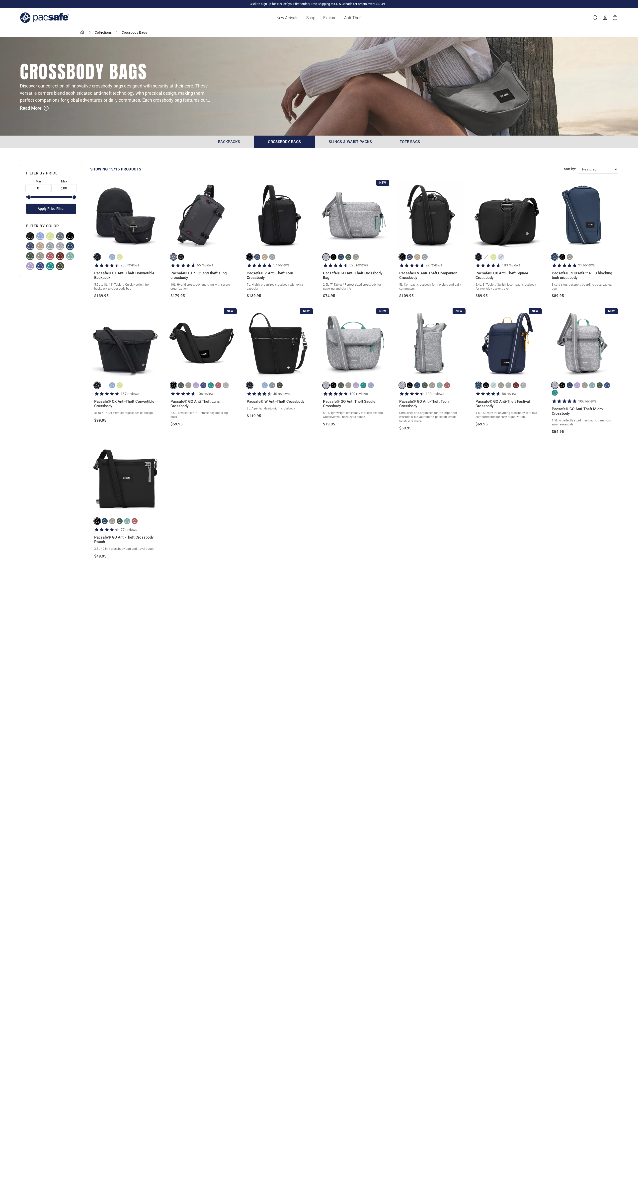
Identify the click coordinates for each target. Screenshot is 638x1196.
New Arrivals (287, 17)
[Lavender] (30, 266)
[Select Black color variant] (97, 257)
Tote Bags (410, 142)
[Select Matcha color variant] (120, 257)
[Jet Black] (70, 236)
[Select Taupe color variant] (105, 257)
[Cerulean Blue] (40, 266)
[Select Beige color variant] (265, 257)
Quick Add (125, 242)
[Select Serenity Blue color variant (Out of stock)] (501, 257)
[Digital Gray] (50, 246)
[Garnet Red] (60, 256)
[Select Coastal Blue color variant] (341, 257)
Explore (329, 17)
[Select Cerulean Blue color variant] (203, 385)
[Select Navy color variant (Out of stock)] (272, 385)
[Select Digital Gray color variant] (272, 257)
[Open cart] (615, 18)
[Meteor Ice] (60, 246)
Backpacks (229, 142)
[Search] (595, 18)
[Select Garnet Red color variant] (516, 385)
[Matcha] (50, 236)
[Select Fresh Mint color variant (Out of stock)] (493, 385)
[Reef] (50, 266)
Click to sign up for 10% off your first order (279, 4)
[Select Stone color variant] (356, 257)
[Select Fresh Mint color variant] (440, 385)
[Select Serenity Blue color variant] (112, 257)
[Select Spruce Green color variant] (348, 257)
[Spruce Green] (30, 256)
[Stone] (40, 256)
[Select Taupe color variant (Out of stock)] (486, 257)
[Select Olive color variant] (280, 385)
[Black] (30, 236)
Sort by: (570, 169)
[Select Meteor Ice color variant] (326, 257)
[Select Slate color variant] (173, 257)
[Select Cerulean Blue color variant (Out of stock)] (371, 385)
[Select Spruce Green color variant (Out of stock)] (508, 385)
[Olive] (60, 266)
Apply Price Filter (51, 209)
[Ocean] (30, 246)
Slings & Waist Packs (350, 142)
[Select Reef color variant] (211, 385)
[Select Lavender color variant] (196, 385)
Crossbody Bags (284, 142)
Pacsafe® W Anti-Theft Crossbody (275, 401)
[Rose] (50, 256)
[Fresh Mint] (70, 256)
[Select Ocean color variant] (257, 257)
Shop (310, 17)
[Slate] (60, 236)
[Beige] (40, 246)
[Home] (82, 32)
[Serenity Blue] (40, 236)
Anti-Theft (353, 17)
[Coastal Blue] (70, 246)
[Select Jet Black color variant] (250, 257)
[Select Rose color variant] (218, 385)
